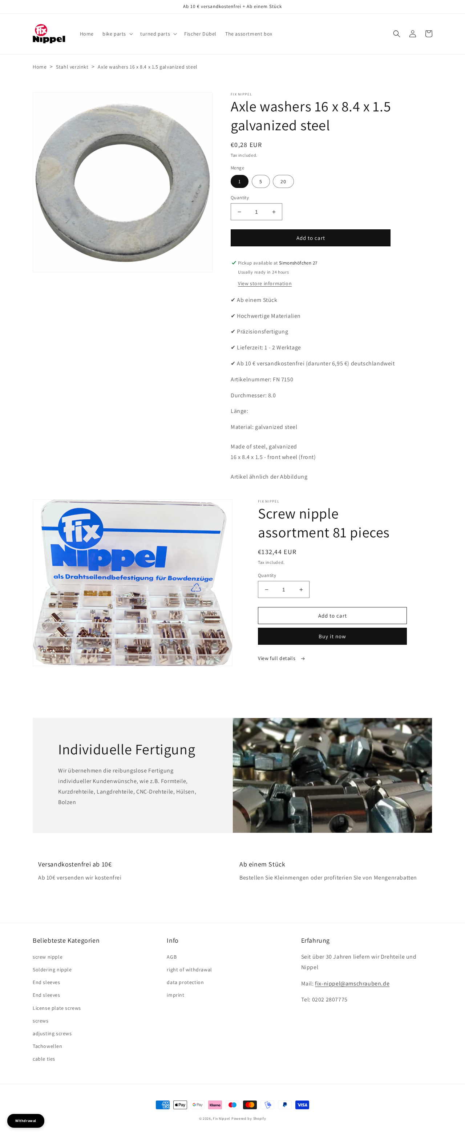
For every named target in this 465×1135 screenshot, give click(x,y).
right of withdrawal (189, 969)
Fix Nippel (221, 1118)
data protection (185, 982)
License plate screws (57, 1008)
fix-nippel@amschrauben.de (352, 983)
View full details (277, 658)
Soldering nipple (52, 969)
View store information (265, 283)
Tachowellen (47, 1046)
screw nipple (47, 957)
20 (283, 181)
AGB (172, 957)
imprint (175, 995)
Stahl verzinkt (72, 66)
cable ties (44, 1059)
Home (39, 66)
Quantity (240, 197)
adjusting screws (52, 1033)
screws (41, 1020)
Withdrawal (25, 1120)
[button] (117, 33)
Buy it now (332, 636)
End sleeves (46, 982)
